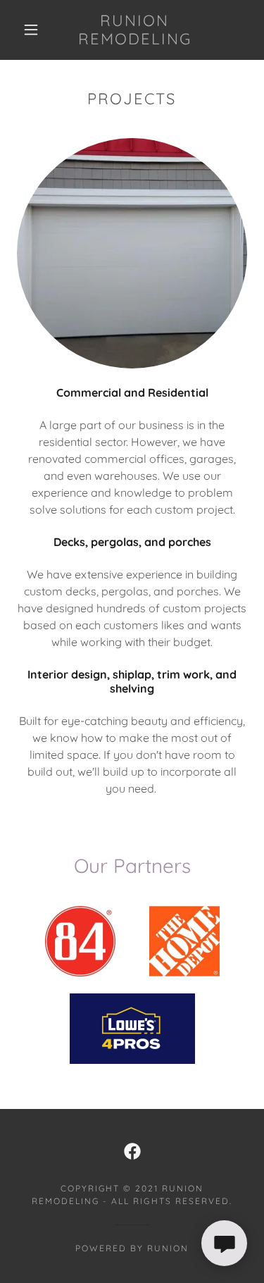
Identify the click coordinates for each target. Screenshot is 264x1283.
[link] (134, 30)
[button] (31, 30)
